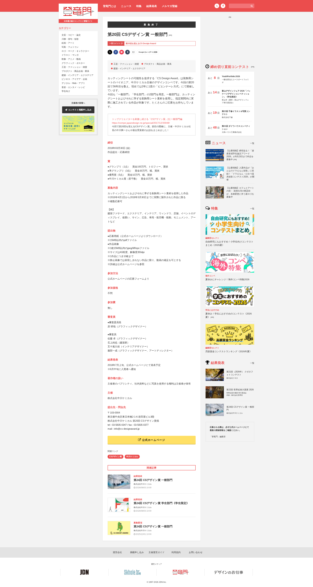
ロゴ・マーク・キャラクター (75, 51)
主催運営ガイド (156, 552)
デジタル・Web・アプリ (73, 83)
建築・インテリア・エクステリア (77, 75)
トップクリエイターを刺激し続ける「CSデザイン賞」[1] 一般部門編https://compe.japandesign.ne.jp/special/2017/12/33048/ (147, 121)
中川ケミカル (132, 456)
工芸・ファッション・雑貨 (74, 67)
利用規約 (176, 552)
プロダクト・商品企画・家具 (75, 71)
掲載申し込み (137, 552)
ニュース (126, 6)
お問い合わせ (195, 552)
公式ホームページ (153, 440)
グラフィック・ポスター (73, 63)
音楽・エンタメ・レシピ (73, 87)
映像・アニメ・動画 (71, 59)
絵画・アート (68, 43)
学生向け (66, 91)
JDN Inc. (162, 582)
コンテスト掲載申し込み (79, 110)
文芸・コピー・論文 (71, 35)
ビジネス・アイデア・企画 (74, 79)
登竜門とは (109, 6)
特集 (139, 6)
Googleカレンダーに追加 (148, 52)
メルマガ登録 (169, 6)
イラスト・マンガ (70, 55)
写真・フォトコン (70, 47)
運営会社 (117, 552)
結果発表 (151, 6)
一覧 (252, 143)
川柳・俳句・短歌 (70, 39)
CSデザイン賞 (115, 456)
